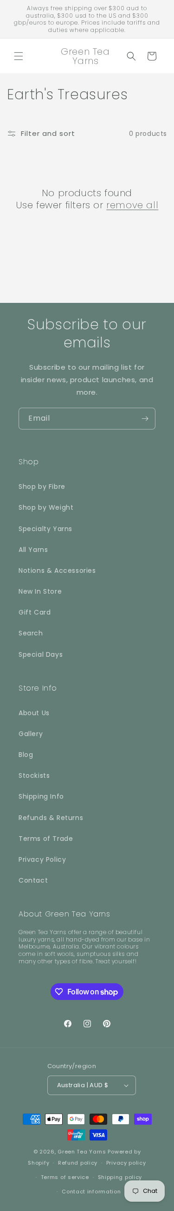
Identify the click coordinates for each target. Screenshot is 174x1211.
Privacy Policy (42, 859)
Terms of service (65, 1177)
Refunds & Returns (51, 817)
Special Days (41, 654)
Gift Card (35, 612)
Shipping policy (120, 1177)
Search (31, 633)
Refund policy (77, 1162)
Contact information (91, 1191)
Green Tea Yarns (82, 1151)
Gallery (31, 733)
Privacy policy (126, 1162)
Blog (26, 754)
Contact (33, 880)
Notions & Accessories (57, 570)
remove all (132, 205)
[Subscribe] (145, 418)
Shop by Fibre (42, 486)
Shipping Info (41, 796)
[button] (18, 56)
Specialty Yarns (45, 528)
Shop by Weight (46, 507)
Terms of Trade (46, 838)
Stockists (34, 775)
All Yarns (33, 549)
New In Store (40, 591)
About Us (34, 713)
